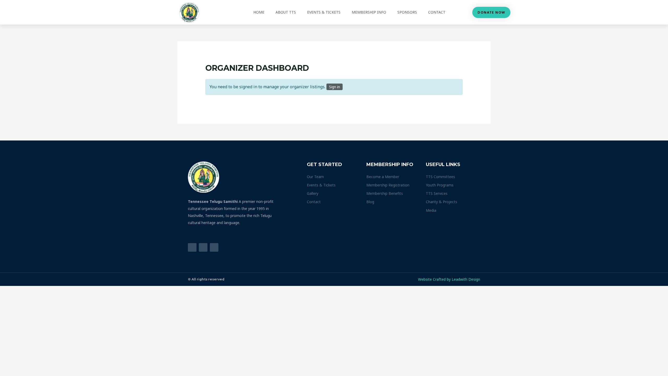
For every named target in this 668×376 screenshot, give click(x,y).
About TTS (286, 12)
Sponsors (407, 12)
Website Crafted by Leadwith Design (449, 279)
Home (258, 12)
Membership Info (369, 12)
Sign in (334, 86)
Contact (436, 12)
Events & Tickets (324, 12)
